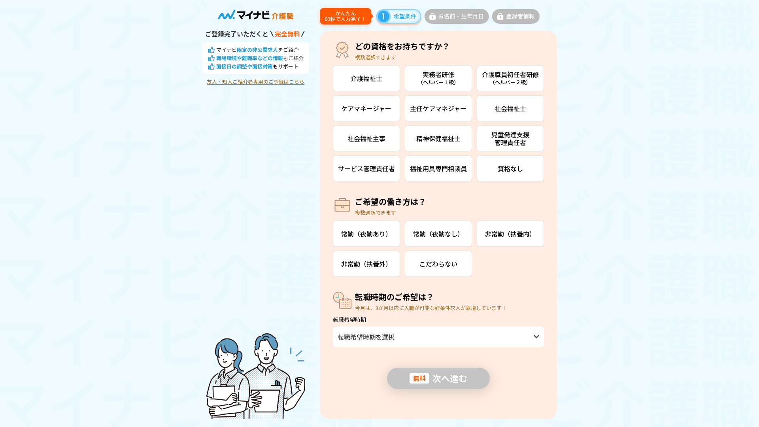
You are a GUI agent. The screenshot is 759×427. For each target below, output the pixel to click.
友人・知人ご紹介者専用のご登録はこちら (255, 82)
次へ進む (440, 378)
